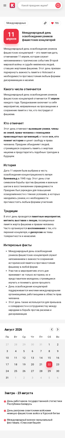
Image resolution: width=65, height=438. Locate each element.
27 (32, 371)
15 (49, 357)
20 (32, 364)
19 (24, 364)
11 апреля (11, 36)
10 (7, 357)
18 (15, 364)
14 (40, 357)
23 (57, 364)
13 (32, 357)
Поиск (58, 5)
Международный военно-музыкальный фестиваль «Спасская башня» (29, 421)
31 (7, 377)
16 (57, 357)
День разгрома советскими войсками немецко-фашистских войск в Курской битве (33, 412)
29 (49, 371)
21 (40, 364)
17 (7, 364)
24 (7, 371)
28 (40, 371)
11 (15, 357)
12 (24, 357)
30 (57, 371)
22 (49, 364)
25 (15, 371)
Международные (16, 23)
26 (24, 371)
